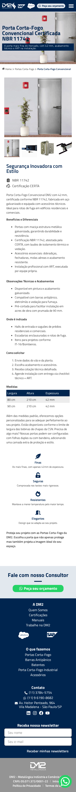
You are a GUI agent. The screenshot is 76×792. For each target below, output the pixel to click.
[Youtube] (47, 713)
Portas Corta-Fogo (24, 69)
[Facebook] (41, 713)
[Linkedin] (28, 713)
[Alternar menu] (71, 6)
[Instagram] (35, 713)
